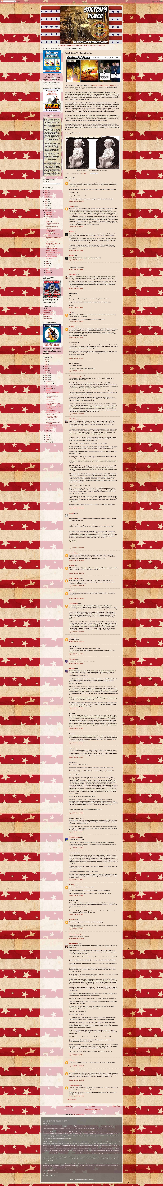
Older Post (116, 1106)
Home (93, 1106)
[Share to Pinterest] (97, 173)
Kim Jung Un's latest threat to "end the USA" (104, 85)
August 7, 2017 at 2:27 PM (76, 728)
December (49, 212)
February (48, 272)
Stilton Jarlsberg (73, 419)
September (49, 219)
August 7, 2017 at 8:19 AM (76, 337)
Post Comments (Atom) (78, 1114)
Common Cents (47, 310)
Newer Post (69, 1106)
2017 (46, 210)
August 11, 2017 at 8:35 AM (76, 1096)
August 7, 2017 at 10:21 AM (76, 547)
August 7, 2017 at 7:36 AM (76, 288)
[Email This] (91, 173)
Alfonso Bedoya (73, 553)
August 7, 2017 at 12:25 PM (76, 632)
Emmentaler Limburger (75, 376)
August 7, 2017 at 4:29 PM (76, 879)
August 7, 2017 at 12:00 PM (76, 598)
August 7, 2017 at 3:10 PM (76, 757)
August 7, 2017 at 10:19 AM (76, 508)
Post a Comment (71, 1099)
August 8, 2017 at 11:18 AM (76, 938)
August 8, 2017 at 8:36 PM (76, 1055)
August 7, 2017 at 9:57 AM (76, 371)
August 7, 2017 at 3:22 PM (76, 813)
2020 (46, 203)
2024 (46, 194)
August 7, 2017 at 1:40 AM (76, 226)
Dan (70, 181)
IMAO (44, 314)
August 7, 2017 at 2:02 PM (76, 708)
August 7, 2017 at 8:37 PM (76, 928)
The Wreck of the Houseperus (50, 231)
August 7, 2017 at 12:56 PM (76, 641)
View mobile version (92, 1109)
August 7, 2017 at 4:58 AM (76, 269)
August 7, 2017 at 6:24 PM (76, 895)
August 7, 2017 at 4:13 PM (76, 848)
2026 (46, 190)
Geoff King (72, 326)
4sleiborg (71, 1060)
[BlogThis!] (92, 173)
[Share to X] (94, 173)
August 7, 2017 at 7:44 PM (76, 914)
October (48, 216)
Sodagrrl (71, 513)
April (47, 268)
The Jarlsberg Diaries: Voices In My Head (52, 247)
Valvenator (72, 919)
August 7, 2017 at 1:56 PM (76, 663)
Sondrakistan (46, 316)
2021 (46, 201)
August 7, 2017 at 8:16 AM (76, 321)
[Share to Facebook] (95, 173)
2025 (46, 192)
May (47, 265)
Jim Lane (71, 206)
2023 (46, 197)
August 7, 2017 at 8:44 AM (76, 358)
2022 (46, 199)
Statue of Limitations (51, 256)
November (49, 214)
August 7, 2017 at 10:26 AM (76, 560)
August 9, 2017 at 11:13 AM (76, 1066)
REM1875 (71, 231)
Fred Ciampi (72, 274)
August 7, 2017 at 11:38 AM (76, 585)
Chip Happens (49, 258)
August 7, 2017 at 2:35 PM (76, 743)
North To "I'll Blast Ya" (51, 250)
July (47, 261)
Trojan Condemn (50, 241)
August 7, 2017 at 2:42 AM (76, 260)
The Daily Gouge (47, 318)
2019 (46, 205)
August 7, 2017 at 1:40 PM (76, 654)
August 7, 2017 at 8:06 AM (76, 307)
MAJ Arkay (72, 659)
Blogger (91, 1179)
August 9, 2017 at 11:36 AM (76, 1080)
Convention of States (48, 312)
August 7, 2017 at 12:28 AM (76, 201)
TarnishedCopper (74, 1085)
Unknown (71, 565)
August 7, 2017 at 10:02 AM (76, 414)
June (47, 263)
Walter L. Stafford (74, 578)
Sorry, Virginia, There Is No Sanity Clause (53, 244)
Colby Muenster (73, 603)
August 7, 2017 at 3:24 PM (76, 832)
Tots (70, 312)
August (48, 221)
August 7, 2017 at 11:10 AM (76, 573)
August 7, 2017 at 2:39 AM (76, 250)
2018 (46, 208)
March (48, 270)
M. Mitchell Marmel (74, 837)
